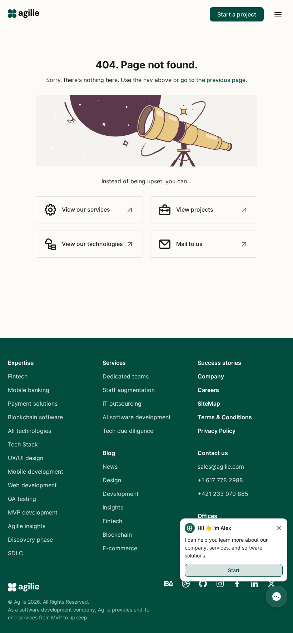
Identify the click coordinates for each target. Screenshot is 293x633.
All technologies (29, 430)
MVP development (33, 512)
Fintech (18, 376)
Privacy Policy (216, 430)
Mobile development (35, 471)
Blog (109, 452)
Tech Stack (23, 444)
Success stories (219, 362)
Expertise (21, 362)
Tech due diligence (128, 430)
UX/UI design (25, 458)
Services (114, 362)
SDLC (15, 553)
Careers (208, 389)
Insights (113, 507)
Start (233, 570)
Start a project (236, 14)
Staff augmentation (129, 389)
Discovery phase (30, 539)
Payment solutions (33, 403)
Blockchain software (35, 417)
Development (121, 493)
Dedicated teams (126, 376)
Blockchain (117, 534)
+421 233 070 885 (223, 493)
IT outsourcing (122, 403)
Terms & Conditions (225, 417)
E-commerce (120, 548)
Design (112, 480)
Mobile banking (28, 389)
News (110, 466)
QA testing (22, 498)
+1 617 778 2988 (220, 480)
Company (211, 376)
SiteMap (209, 403)
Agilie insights (26, 526)
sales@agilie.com (221, 466)
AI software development (137, 417)
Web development (32, 485)
